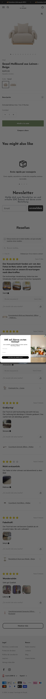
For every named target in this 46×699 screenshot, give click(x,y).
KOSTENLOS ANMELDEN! (15, 357)
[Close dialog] (44, 336)
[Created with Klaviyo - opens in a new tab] (23, 363)
